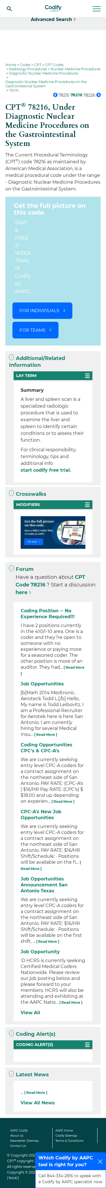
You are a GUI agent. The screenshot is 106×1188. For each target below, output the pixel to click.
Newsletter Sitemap (24, 1141)
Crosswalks (31, 494)
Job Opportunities (42, 684)
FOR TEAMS (32, 330)
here (21, 592)
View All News (38, 1103)
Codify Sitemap (66, 1136)
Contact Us (18, 1146)
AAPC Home (64, 1130)
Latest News (32, 1074)
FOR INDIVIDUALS (39, 310)
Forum (25, 569)
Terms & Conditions (69, 1141)
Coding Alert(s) (35, 1034)
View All (30, 1012)
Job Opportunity (40, 951)
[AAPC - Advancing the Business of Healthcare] (53, 8)
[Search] (9, 8)
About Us (16, 1136)
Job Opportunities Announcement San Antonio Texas (44, 884)
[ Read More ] (45, 734)
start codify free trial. (46, 470)
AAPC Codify (19, 1130)
